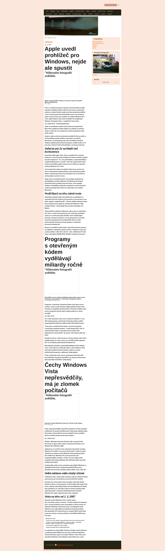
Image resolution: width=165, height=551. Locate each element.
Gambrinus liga (64, 11)
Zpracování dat (69, 545)
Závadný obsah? (61, 545)
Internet (55, 14)
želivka (94, 47)
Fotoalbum (52, 11)
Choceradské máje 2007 (98, 43)
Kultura (84, 14)
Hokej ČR (110, 14)
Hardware (71, 11)
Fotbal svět (97, 14)
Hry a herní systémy (77, 14)
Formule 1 (103, 14)
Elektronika (61, 14)
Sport (58, 11)
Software (88, 11)
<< (95, 82)
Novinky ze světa (101, 11)
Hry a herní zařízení (80, 11)
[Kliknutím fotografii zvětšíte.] (62, 84)
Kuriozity (95, 46)
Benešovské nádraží (97, 41)
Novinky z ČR (49, 14)
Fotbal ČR (90, 14)
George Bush (110, 11)
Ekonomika (68, 14)
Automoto (94, 11)
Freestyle (95, 44)
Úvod (47, 11)
